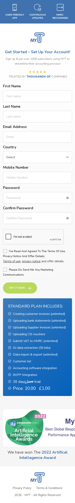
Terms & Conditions (49, 488)
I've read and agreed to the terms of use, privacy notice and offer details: (34, 253)
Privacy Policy (22, 488)
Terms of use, (12, 261)
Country (9, 147)
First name (12, 86)
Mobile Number (16, 167)
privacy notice (31, 261)
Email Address (15, 126)
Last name (11, 106)
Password (11, 187)
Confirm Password (18, 208)
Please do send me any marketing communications (28, 272)
